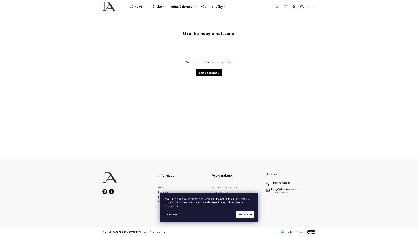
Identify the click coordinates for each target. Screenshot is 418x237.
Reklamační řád (220, 192)
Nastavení (173, 214)
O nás (161, 187)
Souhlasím (245, 214)
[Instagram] (104, 191)
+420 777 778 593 (280, 183)
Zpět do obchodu (209, 72)
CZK (308, 6)
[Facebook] (111, 191)
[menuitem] (137, 6)
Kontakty (163, 192)
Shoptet (289, 232)
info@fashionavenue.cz (283, 189)
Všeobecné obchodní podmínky (228, 187)
